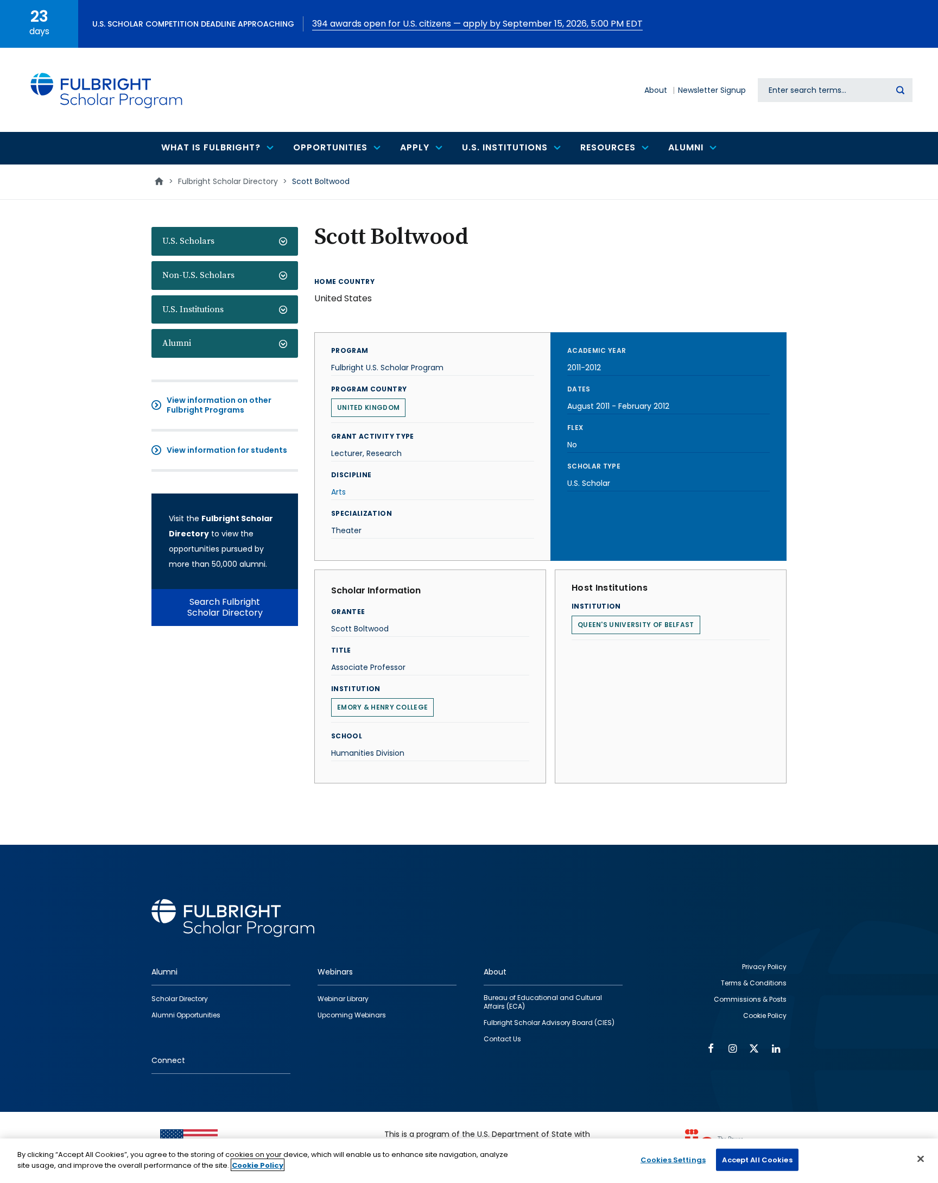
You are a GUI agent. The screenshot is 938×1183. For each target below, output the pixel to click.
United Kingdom (368, 407)
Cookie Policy (257, 1165)
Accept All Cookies (757, 1160)
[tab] (224, 241)
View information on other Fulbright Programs (219, 405)
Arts (338, 491)
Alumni (176, 343)
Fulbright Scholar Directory (228, 181)
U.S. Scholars (188, 241)
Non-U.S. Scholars (198, 275)
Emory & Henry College (382, 707)
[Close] (921, 1159)
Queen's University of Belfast (636, 624)
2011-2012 (584, 367)
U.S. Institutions (193, 309)
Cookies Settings (673, 1160)
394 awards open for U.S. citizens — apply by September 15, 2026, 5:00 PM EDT (477, 23)
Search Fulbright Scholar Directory (225, 607)
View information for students (227, 450)
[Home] (107, 89)
